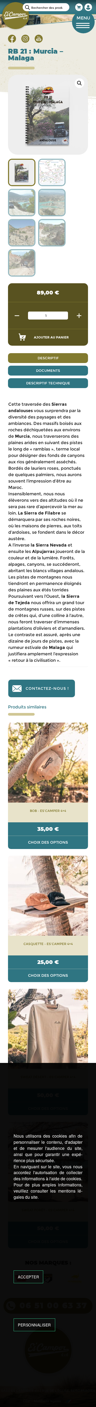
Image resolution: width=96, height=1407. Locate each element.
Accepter (28, 1277)
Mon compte (89, 7)
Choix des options (48, 842)
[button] (79, 83)
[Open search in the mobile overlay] (46, 7)
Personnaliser (34, 1325)
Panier (79, 7)
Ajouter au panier (51, 337)
